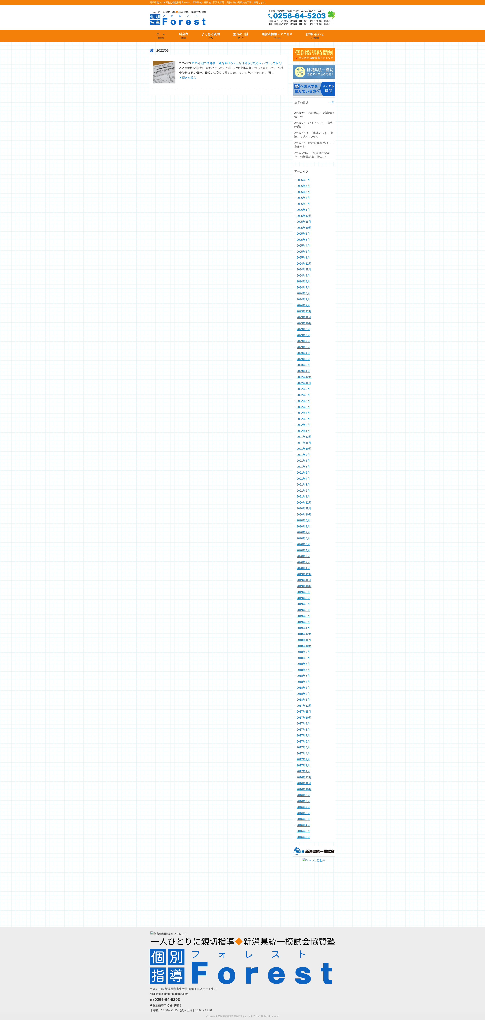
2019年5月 (303, 610)
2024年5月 (303, 293)
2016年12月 (304, 777)
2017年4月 (303, 753)
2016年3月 (303, 831)
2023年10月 (304, 323)
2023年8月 (303, 335)
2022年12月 (304, 377)
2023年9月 (303, 329)
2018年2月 (303, 693)
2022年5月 (303, 407)
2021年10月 (304, 448)
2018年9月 (303, 651)
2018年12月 (304, 634)
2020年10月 (304, 514)
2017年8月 (303, 729)
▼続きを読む (187, 77)
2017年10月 (304, 717)
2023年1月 (303, 371)
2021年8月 (303, 460)
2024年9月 (303, 275)
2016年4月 (303, 825)
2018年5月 (303, 675)
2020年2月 (303, 562)
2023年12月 (304, 311)
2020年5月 (303, 544)
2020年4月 (303, 550)
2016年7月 (303, 807)
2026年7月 (303, 185)
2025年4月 (303, 245)
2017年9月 (303, 723)
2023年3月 (303, 359)
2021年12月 (304, 436)
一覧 (331, 102)
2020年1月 (303, 568)
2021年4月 (303, 478)
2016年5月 (303, 819)
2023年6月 (303, 347)
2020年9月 (303, 520)
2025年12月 (304, 215)
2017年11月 (304, 711)
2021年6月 (303, 466)
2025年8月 (303, 233)
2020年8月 (303, 526)
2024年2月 (303, 305)
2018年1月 (303, 699)
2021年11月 (304, 442)
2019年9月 (303, 592)
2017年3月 (303, 759)
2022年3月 (303, 418)
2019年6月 (303, 604)
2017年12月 (304, 705)
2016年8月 (303, 801)
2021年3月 (303, 484)
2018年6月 (303, 669)
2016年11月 (304, 783)
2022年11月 (304, 383)
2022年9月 (303, 389)
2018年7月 (303, 663)
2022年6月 (303, 400)
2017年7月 (303, 735)
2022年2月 (303, 424)
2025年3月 (303, 251)
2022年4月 (303, 412)
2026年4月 (303, 197)
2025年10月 (304, 227)
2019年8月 (303, 598)
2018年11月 (304, 639)
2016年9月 (303, 795)
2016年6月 (303, 813)
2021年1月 (303, 496)
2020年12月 (304, 502)
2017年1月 (303, 771)
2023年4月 (303, 353)
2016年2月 (303, 837)
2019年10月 (304, 586)
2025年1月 (303, 257)
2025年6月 (303, 239)
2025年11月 (304, 221)
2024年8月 (303, 281)
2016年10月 (304, 789)
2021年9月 (303, 454)
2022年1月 (303, 430)
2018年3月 (303, 687)
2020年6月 (303, 538)
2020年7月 (303, 532)
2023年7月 (303, 341)
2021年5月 (303, 472)
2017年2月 (303, 765)
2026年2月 (303, 203)
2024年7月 (303, 287)
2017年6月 (303, 741)
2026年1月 (303, 209)
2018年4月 (303, 681)
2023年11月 (304, 317)
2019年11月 (304, 580)
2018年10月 (304, 646)
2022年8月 (303, 395)
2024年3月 (303, 299)
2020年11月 (304, 508)
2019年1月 (303, 627)
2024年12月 (304, 263)
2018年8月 (303, 657)
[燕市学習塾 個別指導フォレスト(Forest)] (178, 23)
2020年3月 (303, 556)
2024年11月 (304, 269)
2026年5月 (303, 191)
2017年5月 (303, 747)
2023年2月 (303, 365)
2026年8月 (303, 180)
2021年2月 (303, 490)
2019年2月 (303, 622)
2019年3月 (303, 616)
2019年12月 (304, 574)
